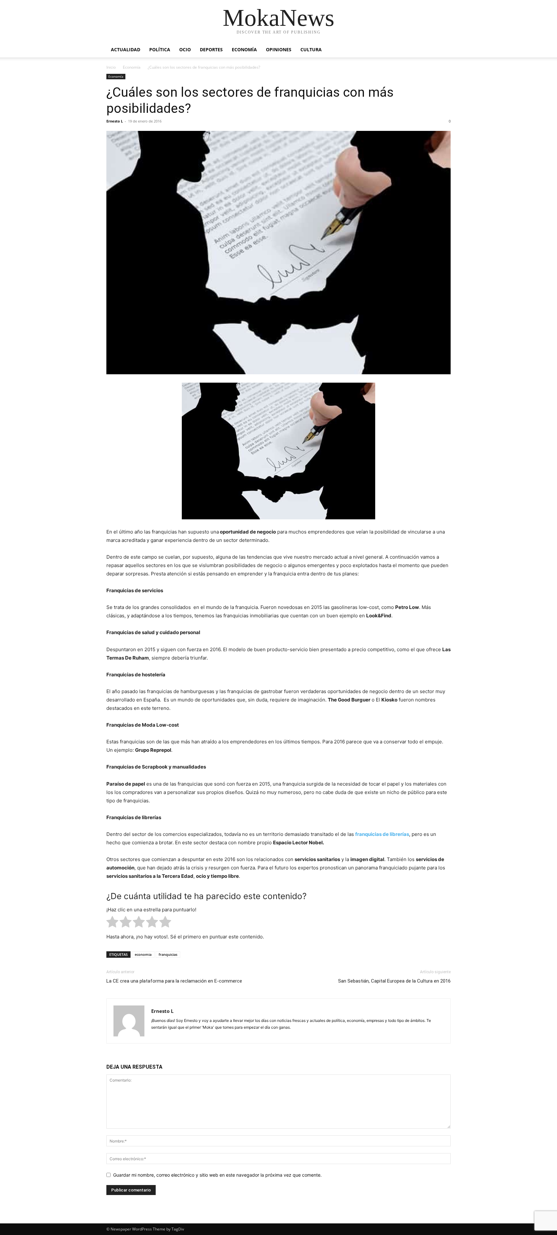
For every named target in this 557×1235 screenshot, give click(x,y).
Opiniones (278, 49)
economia (143, 954)
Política (159, 49)
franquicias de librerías (382, 834)
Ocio (185, 49)
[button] (443, 50)
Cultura (311, 49)
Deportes (211, 49)
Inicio (111, 67)
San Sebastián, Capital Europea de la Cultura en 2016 (394, 981)
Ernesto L (114, 121)
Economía (244, 49)
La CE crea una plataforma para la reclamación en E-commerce (174, 981)
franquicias (168, 954)
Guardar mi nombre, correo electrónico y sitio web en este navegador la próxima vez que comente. (217, 1175)
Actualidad (125, 49)
